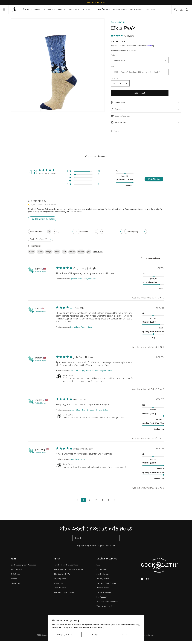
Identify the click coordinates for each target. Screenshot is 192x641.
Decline (124, 634)
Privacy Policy (103, 578)
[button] (4, 9)
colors (40, 251)
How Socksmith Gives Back (66, 565)
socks (57, 251)
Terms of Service (104, 592)
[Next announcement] (180, 2)
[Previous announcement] (12, 2)
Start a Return (103, 574)
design (48, 251)
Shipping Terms (61, 578)
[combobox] (64, 231)
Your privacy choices (106, 606)
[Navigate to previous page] (77, 500)
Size (112, 67)
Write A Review (154, 179)
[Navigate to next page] (114, 500)
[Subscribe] (116, 538)
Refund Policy (103, 588)
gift (88, 251)
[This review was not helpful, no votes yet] (161, 297)
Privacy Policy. (97, 627)
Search (14, 578)
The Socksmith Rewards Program (68, 569)
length (31, 251)
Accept (95, 634)
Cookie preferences (148, 635)
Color (113, 55)
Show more (98, 251)
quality (72, 251)
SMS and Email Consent (107, 583)
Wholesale (58, 583)
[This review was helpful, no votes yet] (156, 297)
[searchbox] (37, 231)
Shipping (114, 50)
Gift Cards (15, 574)
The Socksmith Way (62, 574)
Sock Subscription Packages (23, 565)
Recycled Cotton (119, 22)
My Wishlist (16, 583)
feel (64, 251)
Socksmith (46, 635)
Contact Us (102, 569)
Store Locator (60, 588)
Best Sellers (16, 569)
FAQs (99, 565)
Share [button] (116, 131)
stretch (81, 251)
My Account (102, 597)
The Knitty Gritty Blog (64, 592)
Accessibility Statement (107, 601)
